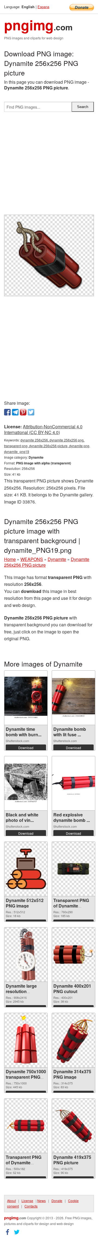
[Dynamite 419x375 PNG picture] (73, 1126)
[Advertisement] (49, 165)
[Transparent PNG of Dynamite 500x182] (26, 1125)
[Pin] (23, 412)
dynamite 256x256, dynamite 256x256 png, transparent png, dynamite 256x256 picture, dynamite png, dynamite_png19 (47, 446)
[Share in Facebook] (7, 412)
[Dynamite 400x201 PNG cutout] (73, 954)
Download (25, 747)
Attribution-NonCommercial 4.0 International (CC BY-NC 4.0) (43, 429)
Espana (43, 6)
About (11, 1200)
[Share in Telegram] (15, 412)
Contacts (31, 1206)
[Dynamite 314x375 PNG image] (73, 1040)
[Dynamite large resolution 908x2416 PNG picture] (25, 955)
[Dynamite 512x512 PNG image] (26, 869)
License (27, 1200)
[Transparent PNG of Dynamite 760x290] (73, 869)
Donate (56, 1200)
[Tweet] (31, 412)
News (41, 1200)
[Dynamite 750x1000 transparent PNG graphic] (26, 1040)
